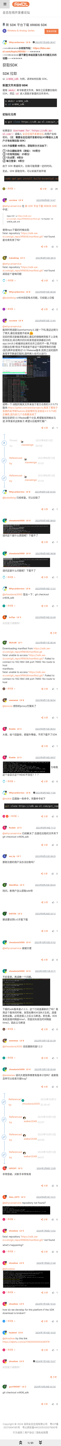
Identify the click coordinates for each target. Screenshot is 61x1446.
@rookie (7, 798)
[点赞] (51, 189)
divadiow (16, 1231)
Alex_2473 (17, 1197)
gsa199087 (17, 1386)
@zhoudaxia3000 (12, 594)
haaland (16, 1332)
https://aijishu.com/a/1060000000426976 (26, 1341)
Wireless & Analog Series (20, 30)
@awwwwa (9, 1075)
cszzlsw (16, 200)
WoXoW (15, 642)
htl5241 (15, 1168)
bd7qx (15, 617)
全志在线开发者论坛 (33, 133)
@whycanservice (12, 205)
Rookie (15, 729)
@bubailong (9, 297)
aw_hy (15, 856)
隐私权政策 (42, 1432)
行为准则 (17, 1432)
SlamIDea (16, 885)
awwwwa (16, 700)
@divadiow (9, 1268)
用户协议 (29, 1432)
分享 (44, 189)
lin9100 (15, 913)
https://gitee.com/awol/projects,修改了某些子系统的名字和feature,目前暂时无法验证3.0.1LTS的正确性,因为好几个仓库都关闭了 (30, 411)
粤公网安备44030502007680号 (40, 1427)
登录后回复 (51, 31)
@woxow (8, 706)
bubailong (17, 258)
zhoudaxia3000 (19, 520)
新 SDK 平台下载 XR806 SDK (41, 205)
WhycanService (19, 42)
